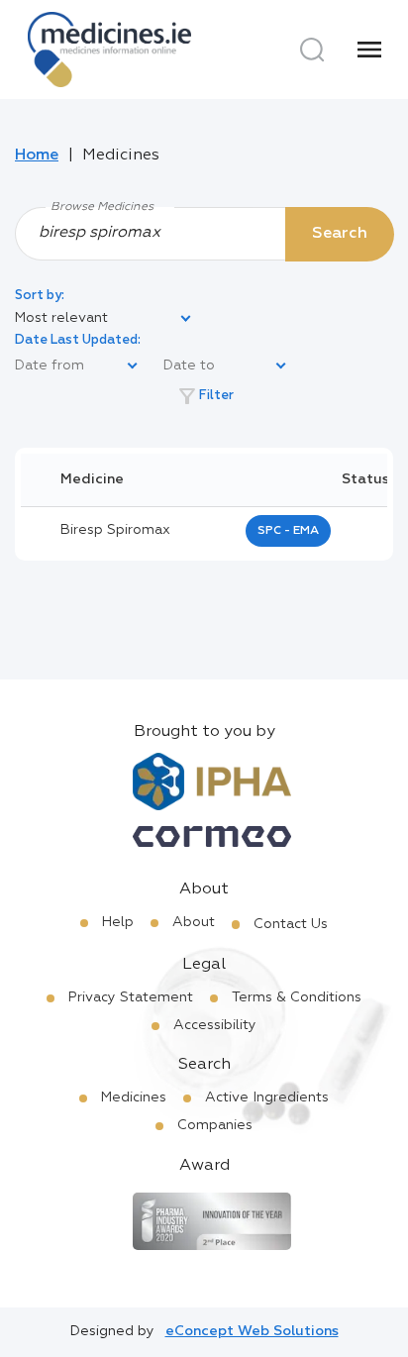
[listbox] (104, 319)
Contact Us (291, 924)
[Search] (312, 49)
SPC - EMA (288, 531)
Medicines (133, 1097)
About (193, 922)
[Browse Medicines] (204, 233)
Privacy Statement (130, 997)
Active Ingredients (267, 1097)
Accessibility (214, 1025)
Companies (215, 1125)
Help (118, 922)
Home (36, 155)
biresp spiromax (115, 530)
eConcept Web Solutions (252, 1331)
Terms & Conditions (296, 997)
